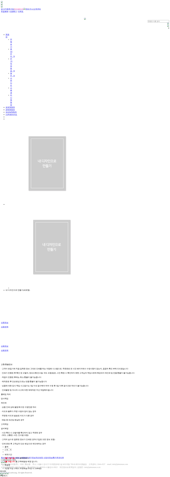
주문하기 (3, 476)
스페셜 (11, 90)
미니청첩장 (11, 100)
